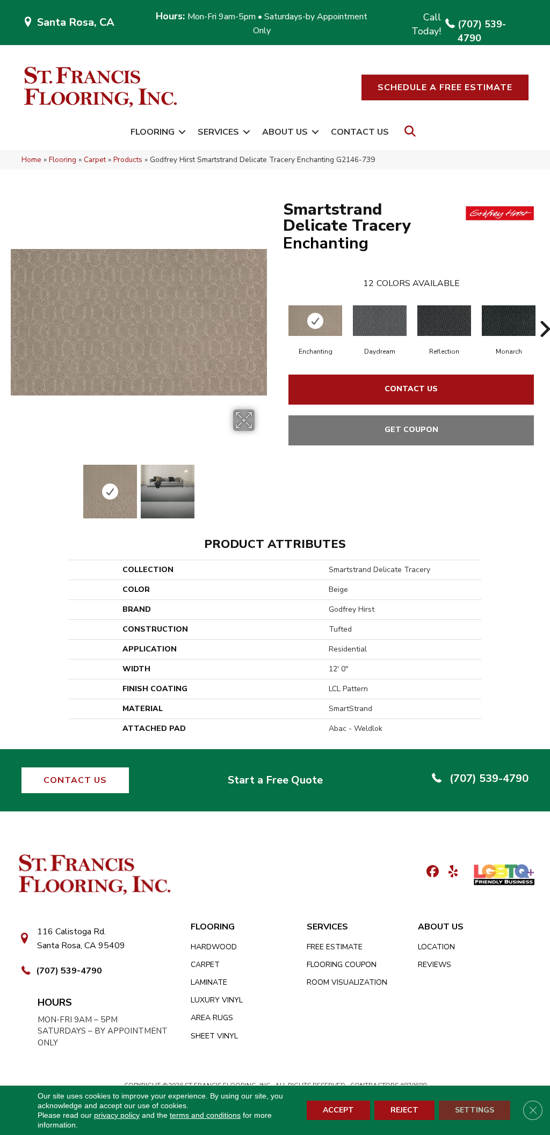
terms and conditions (205, 1115)
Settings (474, 1110)
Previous (16, 486)
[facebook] (431, 872)
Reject (404, 1110)
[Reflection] (444, 321)
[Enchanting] (315, 321)
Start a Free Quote (275, 780)
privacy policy (117, 1115)
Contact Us (360, 132)
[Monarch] (508, 321)
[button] (445, 87)
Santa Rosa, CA (75, 22)
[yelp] (450, 872)
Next (261, 486)
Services (218, 132)
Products (127, 160)
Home (31, 160)
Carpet (95, 160)
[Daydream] (379, 321)
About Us (285, 132)
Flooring (153, 132)
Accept (338, 1110)
